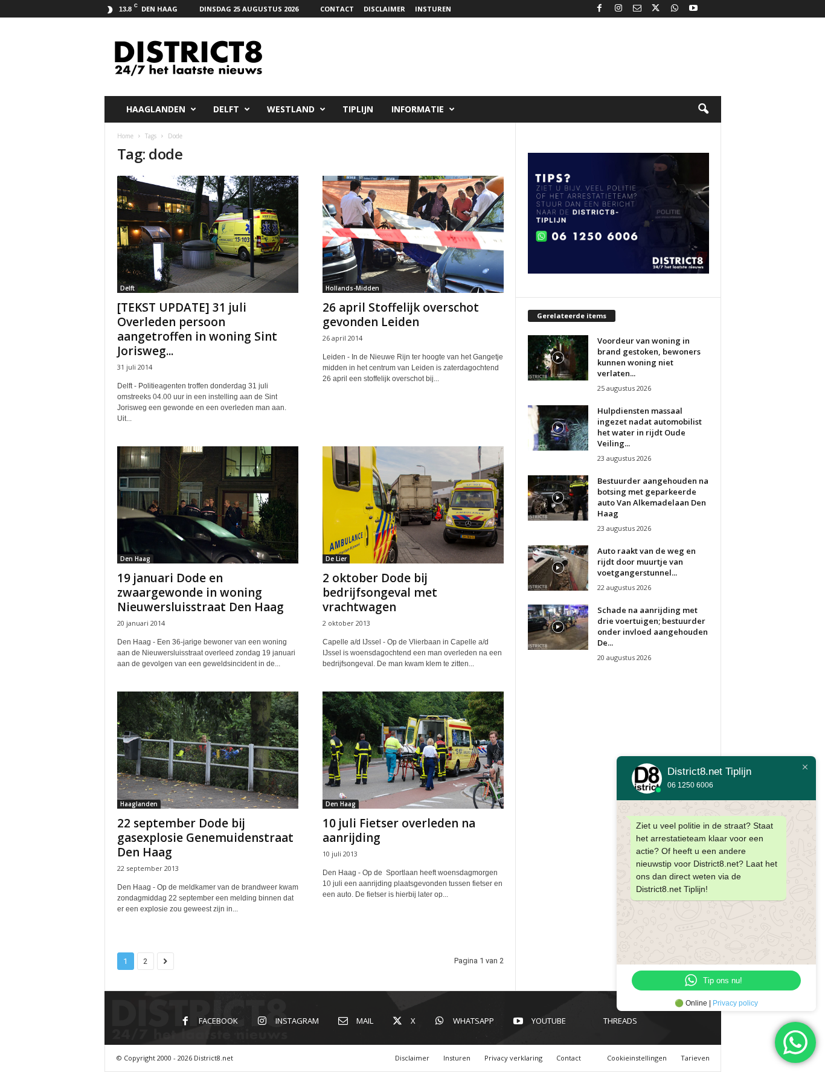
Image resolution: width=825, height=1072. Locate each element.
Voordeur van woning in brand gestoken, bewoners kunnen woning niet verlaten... (649, 357)
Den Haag (135, 558)
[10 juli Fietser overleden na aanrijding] (413, 750)
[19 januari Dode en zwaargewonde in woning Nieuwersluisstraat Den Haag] (207, 504)
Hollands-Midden (352, 288)
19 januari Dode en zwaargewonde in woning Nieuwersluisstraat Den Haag (200, 592)
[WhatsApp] (674, 9)
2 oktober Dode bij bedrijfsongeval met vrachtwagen (380, 592)
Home (125, 136)
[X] (656, 9)
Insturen (433, 8)
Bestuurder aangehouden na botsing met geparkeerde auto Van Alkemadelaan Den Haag (652, 497)
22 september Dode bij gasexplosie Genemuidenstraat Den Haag (205, 837)
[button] (703, 109)
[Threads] (712, 9)
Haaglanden (155, 109)
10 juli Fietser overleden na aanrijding (399, 830)
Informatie (417, 109)
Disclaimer (384, 8)
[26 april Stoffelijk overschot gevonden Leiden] (413, 234)
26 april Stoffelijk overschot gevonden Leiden (401, 315)
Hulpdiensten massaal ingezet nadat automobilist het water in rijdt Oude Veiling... (649, 427)
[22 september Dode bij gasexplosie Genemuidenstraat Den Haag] (207, 750)
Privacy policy (735, 1003)
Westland (291, 109)
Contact (337, 8)
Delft (226, 109)
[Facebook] (599, 9)
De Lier (336, 558)
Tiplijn (357, 109)
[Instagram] (618, 9)
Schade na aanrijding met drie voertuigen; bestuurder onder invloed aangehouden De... (652, 626)
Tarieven (695, 1057)
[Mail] (637, 9)
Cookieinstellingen (637, 1057)
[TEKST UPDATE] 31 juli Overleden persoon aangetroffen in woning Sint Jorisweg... (197, 329)
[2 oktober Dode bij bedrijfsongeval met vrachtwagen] (413, 504)
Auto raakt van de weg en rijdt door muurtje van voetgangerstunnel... (646, 561)
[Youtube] (693, 9)
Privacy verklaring (513, 1057)
